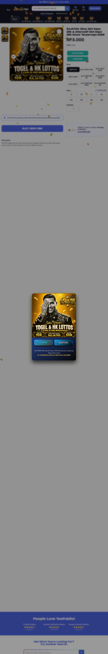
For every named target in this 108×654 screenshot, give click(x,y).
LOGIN (43, 342)
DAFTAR (63, 342)
